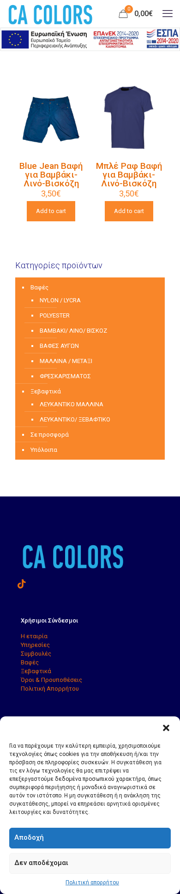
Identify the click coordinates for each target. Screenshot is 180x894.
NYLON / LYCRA (60, 300)
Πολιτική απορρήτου (92, 882)
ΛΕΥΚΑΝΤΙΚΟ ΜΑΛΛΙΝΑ (71, 404)
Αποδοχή (29, 837)
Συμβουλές (36, 653)
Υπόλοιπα (43, 449)
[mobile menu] (167, 14)
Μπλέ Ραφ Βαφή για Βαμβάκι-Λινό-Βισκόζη (129, 175)
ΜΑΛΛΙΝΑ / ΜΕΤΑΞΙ (66, 361)
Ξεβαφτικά (45, 391)
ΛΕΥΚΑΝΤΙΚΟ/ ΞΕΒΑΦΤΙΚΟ (75, 419)
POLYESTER (55, 315)
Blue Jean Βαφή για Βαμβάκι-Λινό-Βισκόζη (51, 175)
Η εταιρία (34, 636)
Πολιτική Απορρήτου (50, 688)
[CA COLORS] (50, 13)
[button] (166, 728)
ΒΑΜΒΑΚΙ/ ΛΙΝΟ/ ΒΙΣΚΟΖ (73, 330)
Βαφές (39, 287)
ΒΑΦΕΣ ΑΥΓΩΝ (59, 345)
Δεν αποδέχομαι (41, 863)
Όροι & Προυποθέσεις (51, 679)
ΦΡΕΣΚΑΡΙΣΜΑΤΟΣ (65, 376)
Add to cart (51, 211)
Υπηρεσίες (35, 644)
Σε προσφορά (49, 434)
